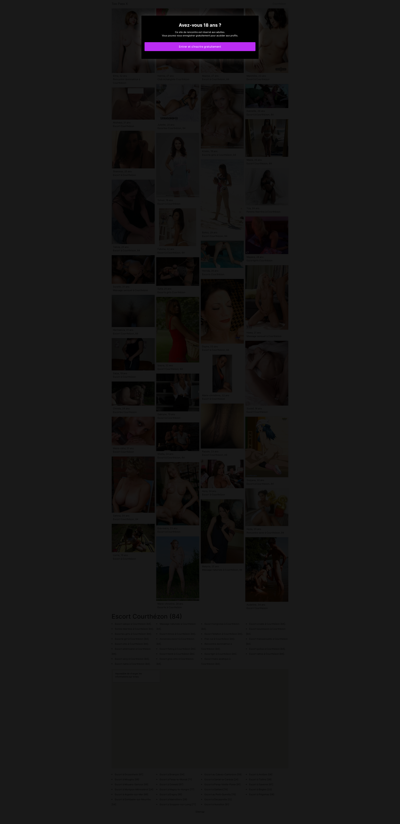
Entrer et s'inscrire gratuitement (200, 46)
